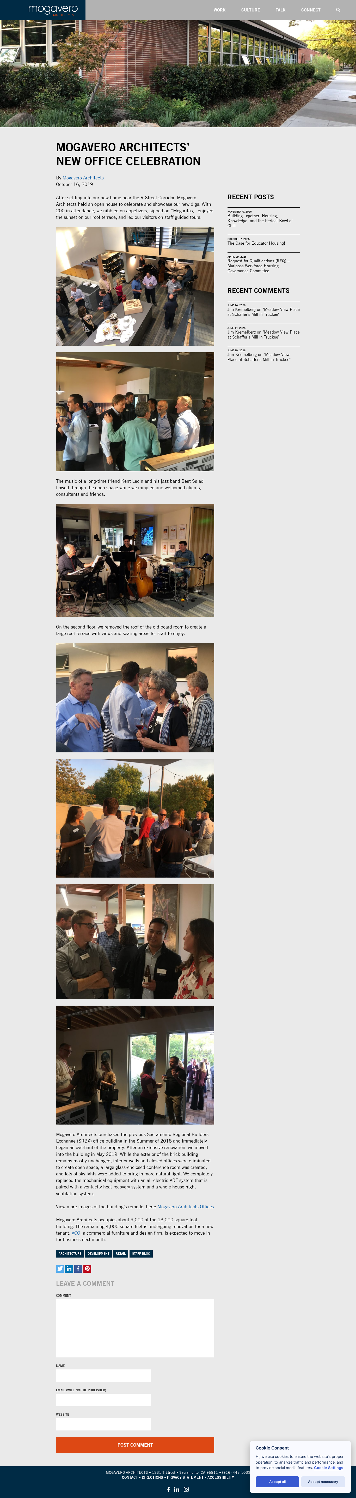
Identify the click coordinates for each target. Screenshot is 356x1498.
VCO (76, 1233)
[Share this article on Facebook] (78, 1269)
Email (61, 1390)
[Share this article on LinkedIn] (69, 1269)
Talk (281, 10)
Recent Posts (251, 197)
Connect (311, 10)
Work (220, 10)
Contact (130, 1477)
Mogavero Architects (83, 177)
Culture (250, 10)
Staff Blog (141, 1254)
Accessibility (220, 1477)
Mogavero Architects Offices (185, 1206)
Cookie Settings (328, 1467)
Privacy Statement (185, 1477)
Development (98, 1254)
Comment (63, 1295)
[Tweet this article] (60, 1269)
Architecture (70, 1254)
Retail (121, 1254)
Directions (152, 1477)
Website (62, 1414)
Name (60, 1366)
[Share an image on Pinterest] (87, 1269)
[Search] (338, 10)
